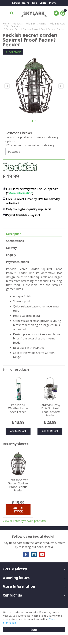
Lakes (43, 3)
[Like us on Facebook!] (26, 554)
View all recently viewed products (24, 521)
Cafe (34, 3)
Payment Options (17, 262)
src (11, 13)
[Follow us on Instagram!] (34, 554)
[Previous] (7, 86)
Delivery (11, 248)
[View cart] (62, 13)
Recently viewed (16, 444)
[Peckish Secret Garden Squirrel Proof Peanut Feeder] (34, 86)
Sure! (34, 630)
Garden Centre (20, 3)
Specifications (15, 241)
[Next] (61, 86)
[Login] (56, 13)
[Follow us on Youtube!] (42, 554)
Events (52, 3)
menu (5, 13)
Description (13, 234)
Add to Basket (18, 431)
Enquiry (11, 255)
